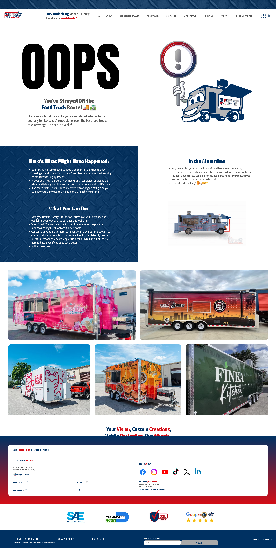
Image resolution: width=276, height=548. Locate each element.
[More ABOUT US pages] (214, 15)
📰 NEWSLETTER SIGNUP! (152, 538)
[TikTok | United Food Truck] (176, 472)
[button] (263, 16)
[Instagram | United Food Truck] (154, 472)
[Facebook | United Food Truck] (143, 472)
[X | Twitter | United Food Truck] (187, 472)
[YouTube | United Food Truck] (165, 472)
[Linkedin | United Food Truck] (198, 472)
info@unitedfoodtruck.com (46, 239)
